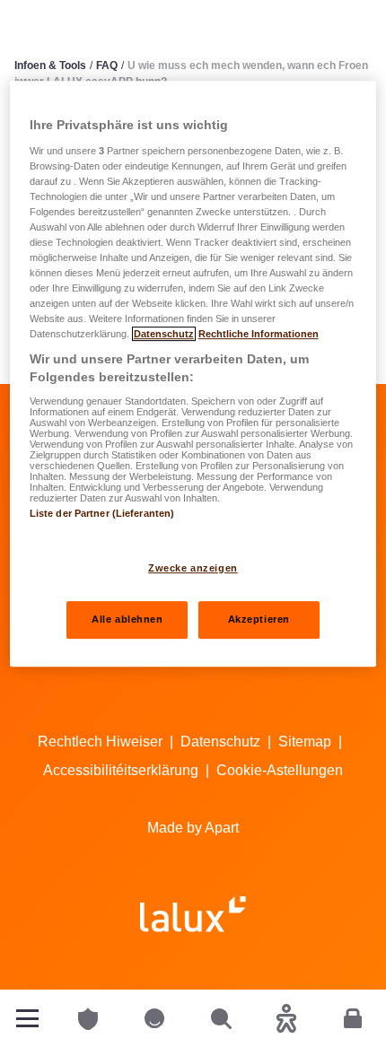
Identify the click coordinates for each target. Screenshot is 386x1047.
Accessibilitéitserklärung (120, 770)
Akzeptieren (259, 619)
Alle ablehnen (127, 619)
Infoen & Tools (50, 65)
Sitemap (304, 741)
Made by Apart (193, 827)
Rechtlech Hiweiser (100, 741)
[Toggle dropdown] (27, 1018)
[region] (193, 374)
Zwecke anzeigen (193, 568)
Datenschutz (220, 741)
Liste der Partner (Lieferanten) (102, 513)
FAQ (107, 65)
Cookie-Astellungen (279, 770)
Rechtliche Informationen (258, 334)
